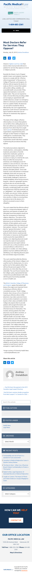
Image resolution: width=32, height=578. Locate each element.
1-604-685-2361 (16, 24)
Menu (17, 30)
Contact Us (16, 520)
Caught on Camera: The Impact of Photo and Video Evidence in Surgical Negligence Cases (15, 478)
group (9, 129)
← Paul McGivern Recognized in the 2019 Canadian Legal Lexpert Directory (15, 388)
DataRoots (24, 570)
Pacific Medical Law (16, 5)
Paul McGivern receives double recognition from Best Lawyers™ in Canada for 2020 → (16, 393)
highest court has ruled (16, 64)
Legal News (6, 427)
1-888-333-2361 (14, 547)
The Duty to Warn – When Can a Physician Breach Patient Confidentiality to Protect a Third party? (15, 467)
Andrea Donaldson (23, 52)
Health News (7, 425)
